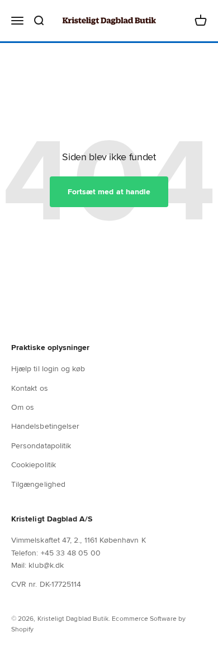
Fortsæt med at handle (109, 191)
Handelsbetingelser (45, 426)
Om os (22, 407)
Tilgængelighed (38, 484)
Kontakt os (29, 388)
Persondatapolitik (41, 445)
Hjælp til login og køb (48, 368)
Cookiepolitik (33, 464)
